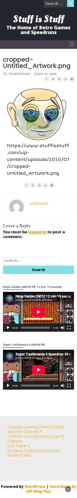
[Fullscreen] (69, 328)
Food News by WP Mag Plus (51, 489)
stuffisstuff (19, 74)
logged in (37, 232)
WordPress (34, 487)
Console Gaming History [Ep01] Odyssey (36, 439)
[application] (38, 312)
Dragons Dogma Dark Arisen (34, 450)
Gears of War (19, 455)
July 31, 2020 (46, 74)
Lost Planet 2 (19, 446)
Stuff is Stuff (38, 19)
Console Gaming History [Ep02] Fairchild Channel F (36, 430)
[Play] (8, 328)
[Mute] (63, 328)
